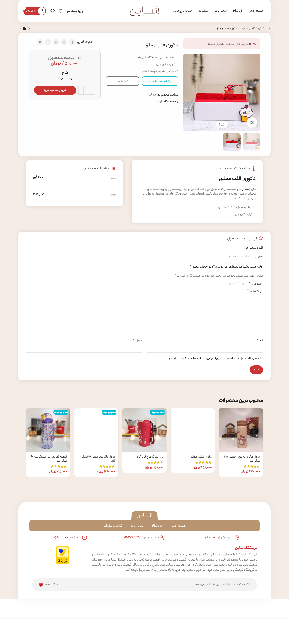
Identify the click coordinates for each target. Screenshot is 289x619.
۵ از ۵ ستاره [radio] (230, 283)
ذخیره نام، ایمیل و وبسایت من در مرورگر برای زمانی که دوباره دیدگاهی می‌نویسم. (213, 358)
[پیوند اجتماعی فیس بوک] (72, 42)
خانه (268, 28)
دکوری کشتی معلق (201, 456)
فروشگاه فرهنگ (247, 554)
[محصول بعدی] (20, 28)
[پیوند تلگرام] (40, 42)
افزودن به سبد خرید (55, 90)
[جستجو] (61, 11)
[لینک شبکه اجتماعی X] (64, 42)
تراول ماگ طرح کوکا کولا (150, 456)
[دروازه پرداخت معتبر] (62, 554)
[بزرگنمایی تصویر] (252, 122)
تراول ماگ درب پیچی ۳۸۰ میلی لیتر (98, 458)
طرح (65, 72)
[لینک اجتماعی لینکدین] (48, 42)
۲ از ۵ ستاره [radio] (239, 283)
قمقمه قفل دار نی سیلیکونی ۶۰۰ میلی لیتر (49, 458)
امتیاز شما (256, 284)
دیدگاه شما (255, 291)
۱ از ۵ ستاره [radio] (242, 283)
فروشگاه (256, 28)
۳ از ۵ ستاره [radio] (236, 283)
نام (260, 340)
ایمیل (137, 340)
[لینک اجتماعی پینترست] (56, 42)
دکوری (244, 28)
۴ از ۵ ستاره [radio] (233, 283)
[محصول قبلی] (29, 28)
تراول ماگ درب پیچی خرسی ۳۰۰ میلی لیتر (242, 458)
